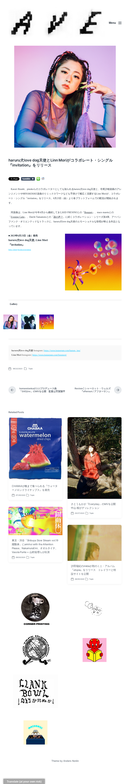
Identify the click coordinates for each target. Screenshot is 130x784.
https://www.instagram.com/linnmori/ (49, 355)
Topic (30, 369)
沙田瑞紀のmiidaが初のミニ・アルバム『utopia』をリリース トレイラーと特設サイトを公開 (93, 570)
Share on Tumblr (28, 179)
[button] (93, 262)
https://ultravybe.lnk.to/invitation (19, 250)
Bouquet (88, 212)
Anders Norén (71, 760)
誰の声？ (58, 217)
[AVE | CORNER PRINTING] (56, 23)
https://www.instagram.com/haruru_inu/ (62, 350)
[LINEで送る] (38, 179)
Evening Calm (18, 217)
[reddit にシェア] (43, 178)
